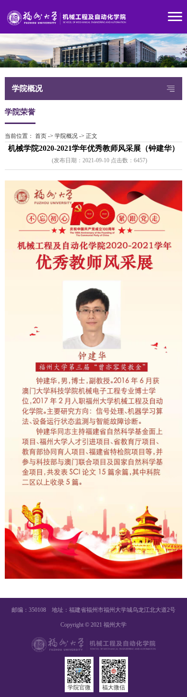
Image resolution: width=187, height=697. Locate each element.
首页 (41, 136)
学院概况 (66, 136)
